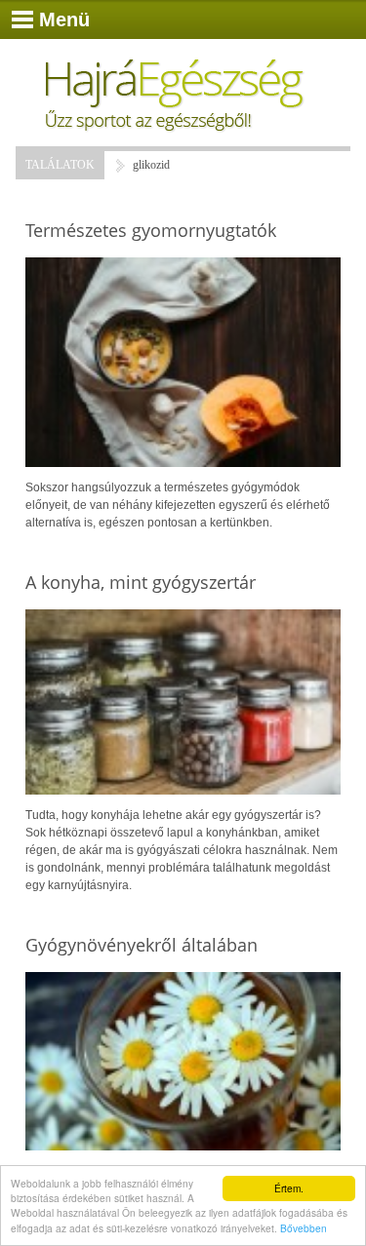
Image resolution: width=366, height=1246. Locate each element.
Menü (64, 19)
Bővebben (303, 1228)
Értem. (289, 1188)
